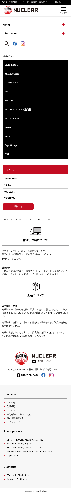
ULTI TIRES (11, 64)
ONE (7, 154)
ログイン (11, 410)
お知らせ (11, 402)
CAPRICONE (12, 82)
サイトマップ (13, 422)
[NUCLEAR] (35, 192)
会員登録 (11, 406)
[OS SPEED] (35, 198)
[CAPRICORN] (35, 179)
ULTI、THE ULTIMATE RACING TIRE (25, 440)
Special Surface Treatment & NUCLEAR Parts (29, 451)
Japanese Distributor (17, 479)
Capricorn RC (13, 455)
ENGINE (9, 100)
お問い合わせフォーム (52, 332)
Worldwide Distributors (18, 475)
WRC (7, 91)
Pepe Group (11, 145)
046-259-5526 (29, 375)
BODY (8, 127)
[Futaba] (35, 185)
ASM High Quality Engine (19, 443)
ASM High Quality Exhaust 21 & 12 (24, 447)
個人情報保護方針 (15, 418)
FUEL (8, 136)
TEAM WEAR (12, 118)
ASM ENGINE (12, 73)
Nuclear (43, 491)
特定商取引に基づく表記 (19, 414)
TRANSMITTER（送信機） (19, 109)
